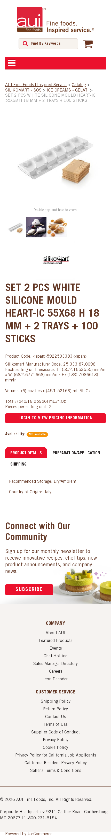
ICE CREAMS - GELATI (68, 90)
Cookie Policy (55, 748)
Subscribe (29, 589)
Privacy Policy (55, 740)
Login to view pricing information (56, 418)
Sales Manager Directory (55, 664)
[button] (88, 43)
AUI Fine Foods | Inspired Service (36, 85)
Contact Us (55, 717)
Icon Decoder (55, 679)
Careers (55, 672)
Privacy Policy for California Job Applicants (55, 755)
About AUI (55, 633)
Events (56, 649)
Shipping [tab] (18, 464)
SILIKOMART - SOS (23, 90)
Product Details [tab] (26, 453)
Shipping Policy (55, 702)
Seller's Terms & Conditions (55, 771)
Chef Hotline (55, 656)
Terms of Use (55, 725)
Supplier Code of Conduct (55, 732)
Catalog (79, 85)
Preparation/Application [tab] (76, 453)
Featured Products (55, 641)
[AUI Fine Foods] (55, 20)
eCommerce (41, 834)
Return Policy (55, 709)
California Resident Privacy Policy (56, 763)
